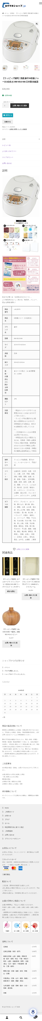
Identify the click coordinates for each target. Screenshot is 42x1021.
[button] (36, 23)
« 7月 (3, 717)
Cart (32, 1016)
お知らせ (8, 816)
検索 (21, 1017)
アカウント (7, 1017)
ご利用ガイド (9, 812)
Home (7, 808)
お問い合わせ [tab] (7, 163)
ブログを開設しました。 (11, 671)
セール (7, 823)
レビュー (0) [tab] (6, 145)
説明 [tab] (3, 139)
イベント (7, 667)
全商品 (12, 13)
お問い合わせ (9, 835)
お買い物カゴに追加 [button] (31, 596)
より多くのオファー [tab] (9, 151)
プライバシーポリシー (12, 839)
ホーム (7, 13)
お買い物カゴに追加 (20, 106)
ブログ (7, 819)
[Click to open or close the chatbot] (33, 1012)
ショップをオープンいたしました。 (15, 674)
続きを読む (11, 591)
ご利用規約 (9, 831)
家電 (15, 129)
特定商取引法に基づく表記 (14, 827)
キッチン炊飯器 (22, 129)
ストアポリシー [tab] (7, 157)
